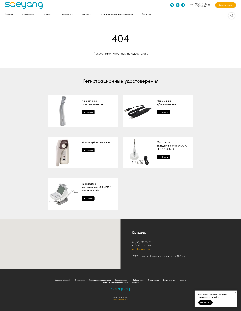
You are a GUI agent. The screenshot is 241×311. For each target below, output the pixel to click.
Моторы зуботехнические (96, 142)
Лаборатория (138, 280)
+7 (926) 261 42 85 (202, 6)
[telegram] (183, 5)
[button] (225, 5)
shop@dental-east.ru (141, 249)
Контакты (146, 14)
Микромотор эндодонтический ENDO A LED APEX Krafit (172, 146)
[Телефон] (172, 5)
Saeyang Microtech (62, 280)
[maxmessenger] (177, 5)
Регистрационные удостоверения (116, 14)
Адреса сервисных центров (100, 280)
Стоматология (153, 280)
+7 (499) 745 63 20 (202, 4)
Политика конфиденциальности (115, 282)
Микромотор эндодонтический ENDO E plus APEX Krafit (96, 187)
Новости (47, 14)
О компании (28, 14)
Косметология (169, 280)
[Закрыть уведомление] (235, 292)
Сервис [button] (85, 14)
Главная (9, 14)
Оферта (135, 282)
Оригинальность (121, 280)
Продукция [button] (65, 14)
